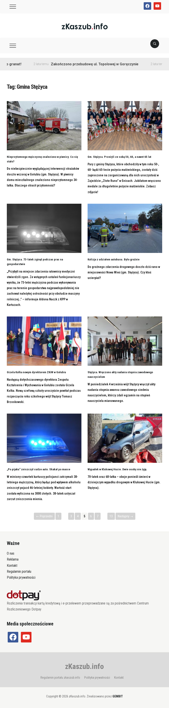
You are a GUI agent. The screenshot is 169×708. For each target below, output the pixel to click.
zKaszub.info (84, 666)
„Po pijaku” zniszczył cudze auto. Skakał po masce (38, 469)
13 (111, 516)
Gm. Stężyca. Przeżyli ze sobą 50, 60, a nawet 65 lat (119, 156)
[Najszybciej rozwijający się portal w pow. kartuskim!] (85, 26)
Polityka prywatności (21, 577)
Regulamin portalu (19, 571)
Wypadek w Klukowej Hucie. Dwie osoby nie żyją (117, 469)
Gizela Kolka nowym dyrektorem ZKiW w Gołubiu (36, 372)
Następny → (125, 516)
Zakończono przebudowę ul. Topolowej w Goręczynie (82, 64)
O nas (10, 553)
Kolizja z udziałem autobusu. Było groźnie (114, 259)
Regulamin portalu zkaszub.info (60, 677)
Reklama (12, 559)
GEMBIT (117, 696)
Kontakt (12, 565)
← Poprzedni (44, 516)
